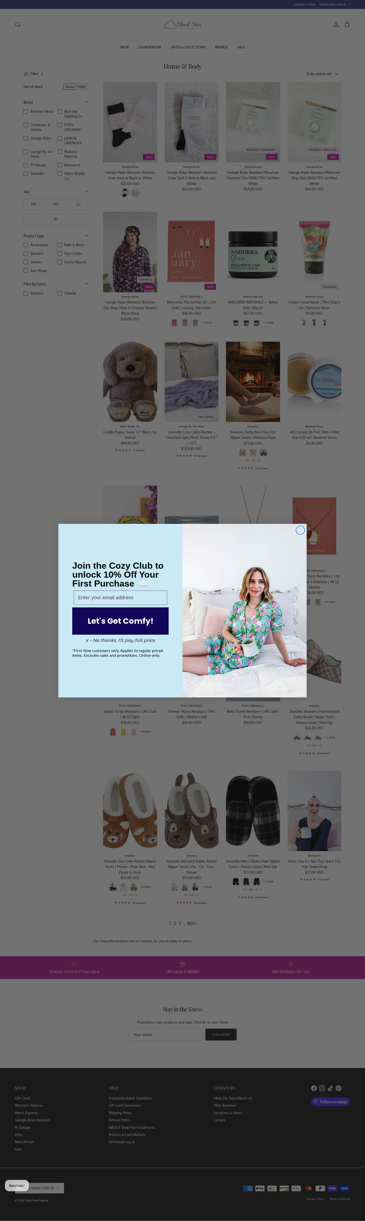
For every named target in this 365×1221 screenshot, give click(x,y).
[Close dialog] (300, 530)
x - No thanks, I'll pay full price (120, 640)
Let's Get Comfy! (120, 620)
